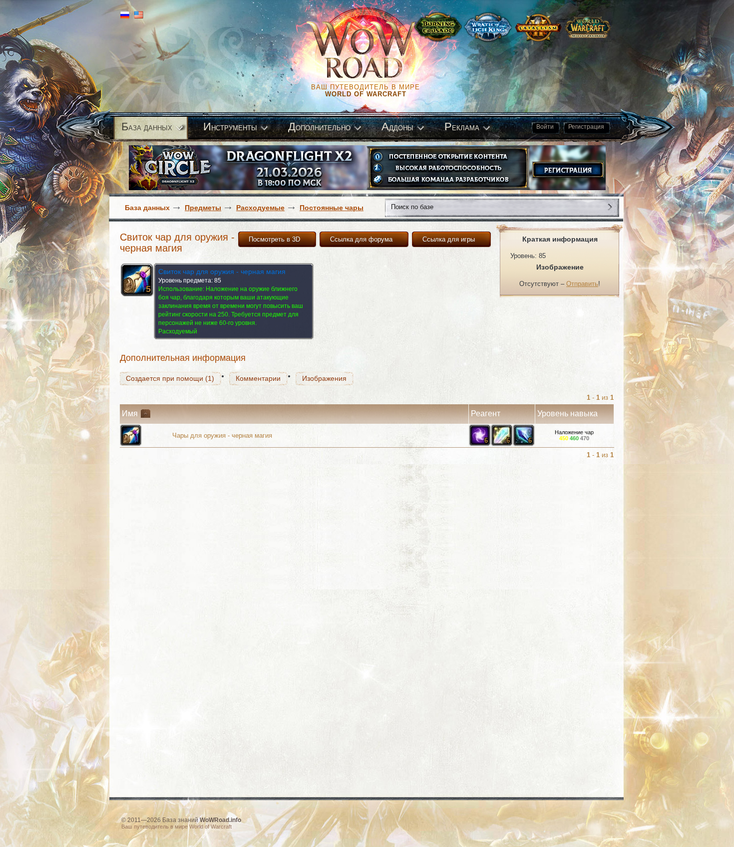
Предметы (203, 208)
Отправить (582, 283)
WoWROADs (370, 49)
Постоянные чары (332, 208)
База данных (147, 208)
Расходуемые (260, 208)
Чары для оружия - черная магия (222, 435)
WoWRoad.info (220, 820)
